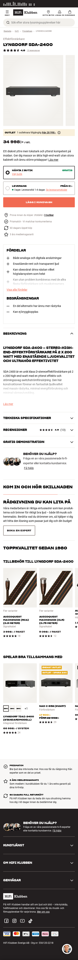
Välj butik (17, 174)
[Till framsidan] (25, 12)
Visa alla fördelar (17, 289)
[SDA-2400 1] (33, 90)
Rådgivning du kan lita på (37, 502)
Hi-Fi (17, 31)
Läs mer (70, 3)
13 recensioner (33, 50)
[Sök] (8, 22)
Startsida (7, 31)
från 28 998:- (49, 132)
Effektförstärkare (14, 39)
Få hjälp (29, 468)
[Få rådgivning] (67, 949)
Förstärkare (27, 31)
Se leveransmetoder (56, 190)
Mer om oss (43, 911)
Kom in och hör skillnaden (38, 487)
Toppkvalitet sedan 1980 (35, 548)
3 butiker (49, 215)
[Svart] (6, 708)
